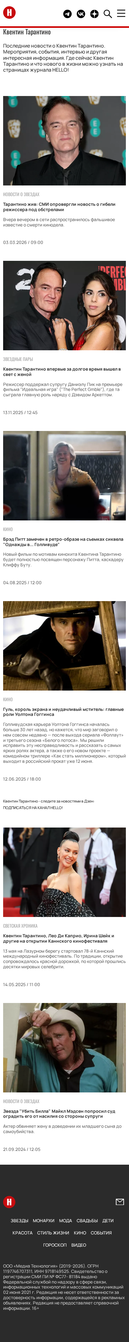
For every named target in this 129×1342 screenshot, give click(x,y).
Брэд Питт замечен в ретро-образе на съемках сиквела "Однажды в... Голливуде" (63, 541)
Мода (65, 1220)
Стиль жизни (53, 1233)
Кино (80, 1233)
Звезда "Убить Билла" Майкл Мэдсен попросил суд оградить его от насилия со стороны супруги (59, 1113)
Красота (23, 1233)
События (101, 1233)
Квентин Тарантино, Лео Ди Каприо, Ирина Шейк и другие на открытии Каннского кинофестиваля (58, 938)
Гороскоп (55, 1245)
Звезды (19, 1220)
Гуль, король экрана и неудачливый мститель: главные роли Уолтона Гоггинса (63, 711)
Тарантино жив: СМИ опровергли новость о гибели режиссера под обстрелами (59, 206)
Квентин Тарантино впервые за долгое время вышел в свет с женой (62, 371)
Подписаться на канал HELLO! (33, 807)
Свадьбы (87, 1220)
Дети (108, 1220)
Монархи (43, 1220)
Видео (78, 1245)
